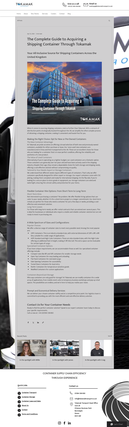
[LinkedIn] (69, 423)
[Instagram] (59, 423)
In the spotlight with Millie (30, 360)
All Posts (19, 20)
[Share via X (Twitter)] (33, 322)
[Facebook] (64, 423)
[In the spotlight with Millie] (31, 348)
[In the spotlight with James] (64, 348)
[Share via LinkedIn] (38, 322)
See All (110, 336)
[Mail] (71, 398)
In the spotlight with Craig (95, 360)
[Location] (71, 404)
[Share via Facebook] (28, 322)
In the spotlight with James (62, 360)
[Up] (19, 393)
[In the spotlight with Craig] (97, 348)
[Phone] (71, 393)
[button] (109, 20)
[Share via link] (43, 322)
